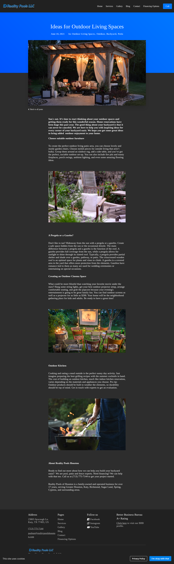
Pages (61, 514)
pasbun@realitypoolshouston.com (41, 535)
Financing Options (151, 6)
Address (32, 514)
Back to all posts (36, 109)
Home (99, 6)
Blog (128, 6)
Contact (136, 6)
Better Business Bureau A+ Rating (129, 516)
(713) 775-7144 (35, 528)
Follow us (92, 514)
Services (109, 6)
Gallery (119, 6)
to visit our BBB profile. (130, 524)
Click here (121, 523)
